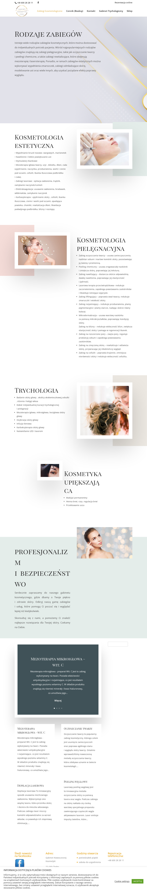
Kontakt (91, 11)
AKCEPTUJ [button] (137, 881)
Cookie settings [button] (122, 881)
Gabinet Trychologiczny (111, 11)
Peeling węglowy (76, 781)
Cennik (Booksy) (74, 11)
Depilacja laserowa (30, 785)
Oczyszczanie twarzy (78, 728)
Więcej (57, 700)
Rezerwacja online (123, 3)
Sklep (129, 11)
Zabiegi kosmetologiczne (49, 11)
